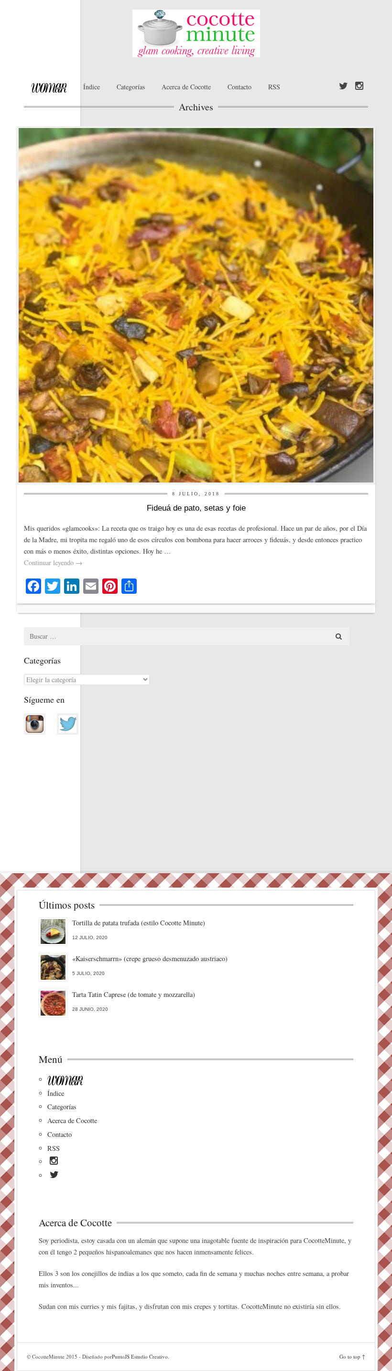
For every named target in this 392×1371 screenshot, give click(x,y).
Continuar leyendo (53, 562)
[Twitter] (343, 86)
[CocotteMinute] (196, 33)
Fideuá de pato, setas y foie (196, 508)
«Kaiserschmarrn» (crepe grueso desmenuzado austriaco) (150, 958)
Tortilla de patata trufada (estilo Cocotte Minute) (138, 922)
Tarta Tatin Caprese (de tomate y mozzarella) (133, 994)
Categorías (131, 86)
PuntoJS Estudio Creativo (140, 1356)
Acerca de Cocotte (186, 86)
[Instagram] (359, 86)
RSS (274, 86)
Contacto (239, 86)
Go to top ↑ (352, 1356)
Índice (91, 86)
